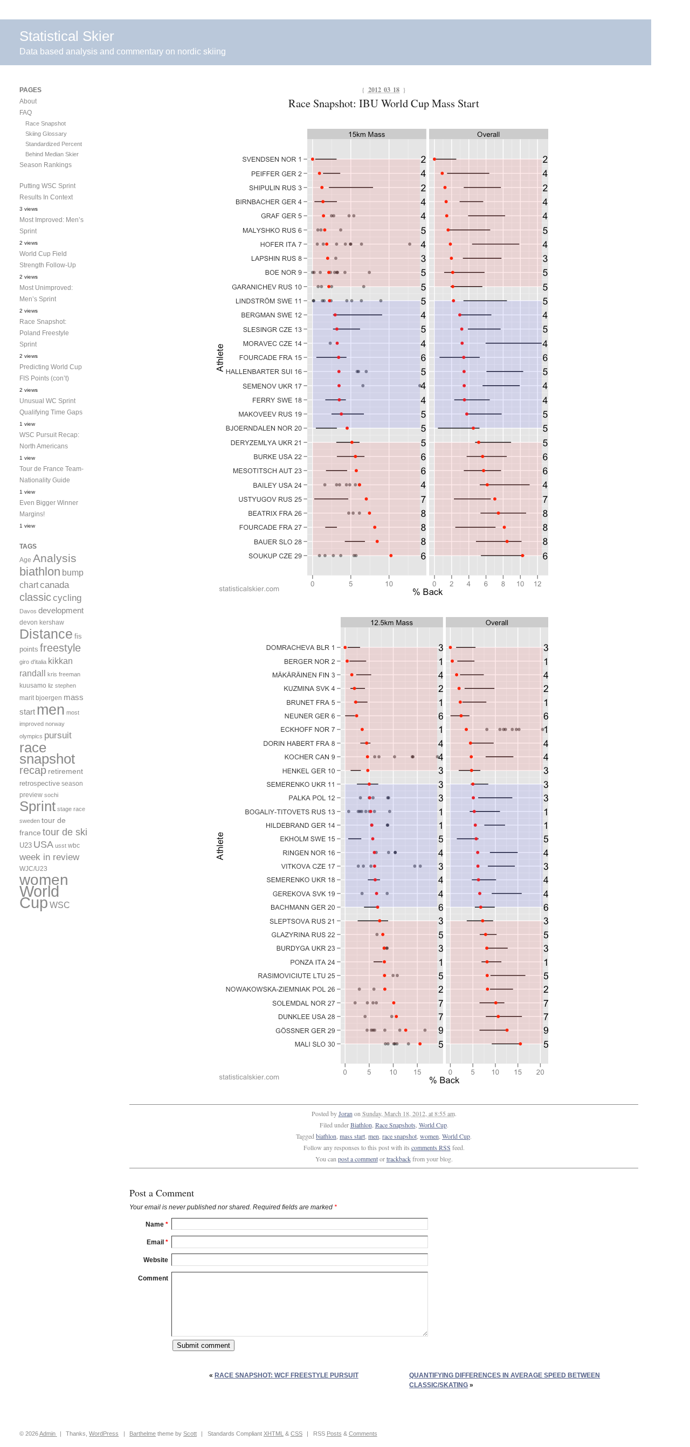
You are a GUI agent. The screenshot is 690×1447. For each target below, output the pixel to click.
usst (60, 845)
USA (43, 844)
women (429, 1136)
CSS (296, 1433)
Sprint (37, 806)
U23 (25, 845)
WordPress (104, 1433)
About (28, 101)
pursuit (58, 735)
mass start (352, 1136)
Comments (363, 1433)
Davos (28, 611)
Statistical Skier (66, 36)
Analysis (55, 558)
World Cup (433, 1124)
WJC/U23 (33, 868)
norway (55, 724)
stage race (71, 809)
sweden (29, 821)
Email (157, 1242)
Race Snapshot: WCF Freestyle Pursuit (286, 1375)
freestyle (60, 648)
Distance (46, 633)
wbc (74, 845)
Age (25, 560)
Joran (346, 1113)
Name (157, 1224)
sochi (51, 795)
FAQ (25, 112)
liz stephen (62, 685)
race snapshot (399, 1136)
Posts (334, 1433)
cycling (67, 598)
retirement (65, 771)
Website (155, 1260)
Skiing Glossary (46, 133)
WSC (60, 905)
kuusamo (32, 685)
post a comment (358, 1158)
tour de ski (65, 832)
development (61, 610)
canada (54, 585)
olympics (31, 736)
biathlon (326, 1136)
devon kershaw (41, 622)
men (373, 1136)
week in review (49, 856)
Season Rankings (45, 165)
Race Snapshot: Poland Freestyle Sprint (44, 333)
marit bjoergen (40, 698)
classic (35, 597)
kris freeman (63, 674)
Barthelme (142, 1433)
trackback (399, 1158)
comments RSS (431, 1147)
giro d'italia (32, 662)
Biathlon (361, 1124)
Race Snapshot (45, 123)
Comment (153, 1278)
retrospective (39, 783)
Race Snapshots (395, 1124)
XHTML (274, 1433)
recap (32, 770)
